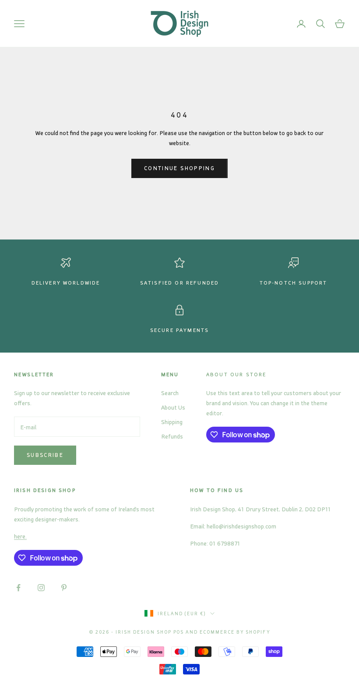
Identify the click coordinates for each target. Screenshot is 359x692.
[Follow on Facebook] (18, 587)
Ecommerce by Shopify (235, 632)
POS (178, 632)
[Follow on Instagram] (41, 587)
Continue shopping (179, 167)
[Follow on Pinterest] (64, 587)
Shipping (172, 421)
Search (170, 392)
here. (20, 536)
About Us (173, 407)
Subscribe (45, 454)
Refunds (172, 436)
